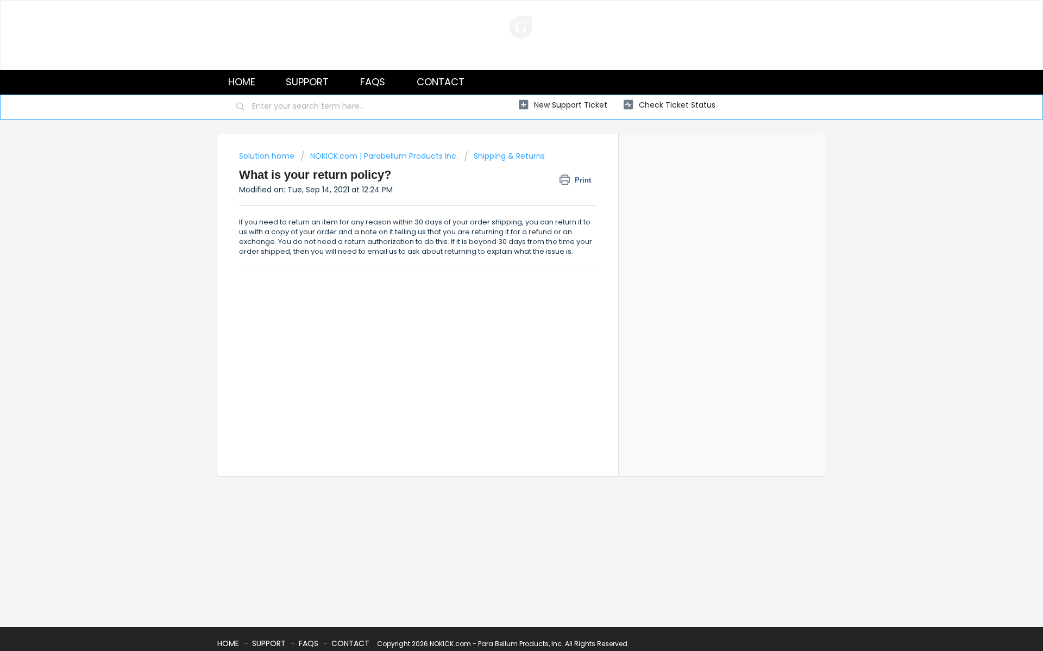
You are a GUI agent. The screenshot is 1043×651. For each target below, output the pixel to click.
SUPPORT (307, 82)
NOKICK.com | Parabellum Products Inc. (384, 156)
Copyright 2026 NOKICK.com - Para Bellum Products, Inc (469, 643)
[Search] (241, 107)
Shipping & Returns (509, 156)
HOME (241, 82)
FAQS (372, 82)
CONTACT (440, 82)
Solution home (268, 156)
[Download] (501, 183)
